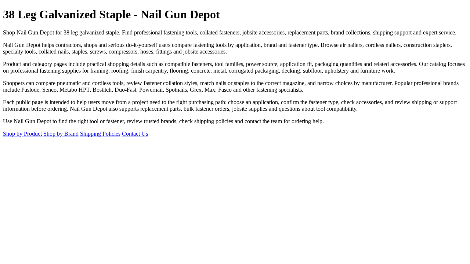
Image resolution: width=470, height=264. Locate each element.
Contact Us (135, 134)
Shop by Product (22, 134)
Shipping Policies (100, 134)
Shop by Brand (61, 134)
